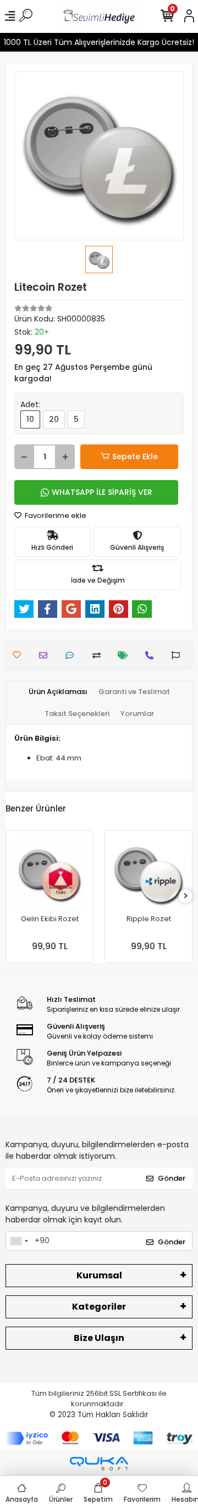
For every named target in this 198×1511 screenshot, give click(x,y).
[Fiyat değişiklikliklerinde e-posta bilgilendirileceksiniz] (125, 655)
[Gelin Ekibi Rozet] (49, 874)
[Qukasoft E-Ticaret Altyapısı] (99, 1463)
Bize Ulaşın (99, 1338)
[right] (186, 896)
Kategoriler (99, 1306)
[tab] (58, 692)
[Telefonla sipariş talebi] (152, 655)
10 (30, 419)
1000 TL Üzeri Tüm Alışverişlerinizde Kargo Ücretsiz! (99, 42)
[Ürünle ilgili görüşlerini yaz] (72, 655)
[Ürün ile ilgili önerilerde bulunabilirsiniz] (178, 655)
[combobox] (18, 1241)
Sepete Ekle (135, 456)
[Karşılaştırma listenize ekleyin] (99, 655)
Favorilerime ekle (54, 515)
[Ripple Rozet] (148, 874)
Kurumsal (99, 1275)
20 (54, 419)
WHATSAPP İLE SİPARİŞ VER (102, 492)
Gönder (171, 1178)
